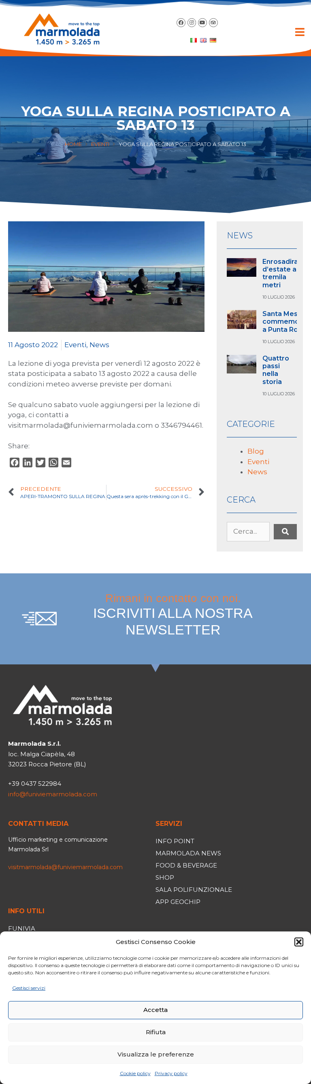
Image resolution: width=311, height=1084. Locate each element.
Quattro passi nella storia (275, 370)
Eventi (100, 144)
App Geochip (178, 902)
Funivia (21, 928)
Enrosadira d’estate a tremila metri (280, 273)
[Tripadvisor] (213, 22)
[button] (299, 942)
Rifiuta (156, 1032)
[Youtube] (202, 22)
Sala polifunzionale (194, 889)
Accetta (155, 1010)
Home (73, 144)
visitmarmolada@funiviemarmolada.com (65, 867)
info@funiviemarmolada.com (52, 794)
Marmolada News (188, 853)
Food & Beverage (186, 865)
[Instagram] (191, 22)
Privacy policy (171, 1073)
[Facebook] (181, 22)
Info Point (175, 841)
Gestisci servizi (28, 988)
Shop (165, 877)
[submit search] (285, 531)
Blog (255, 451)
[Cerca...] (248, 531)
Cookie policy (135, 1073)
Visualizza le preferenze (155, 1054)
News (99, 345)
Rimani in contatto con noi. (173, 614)
